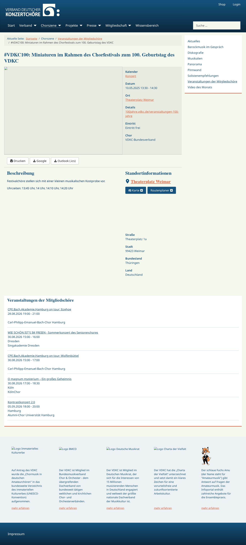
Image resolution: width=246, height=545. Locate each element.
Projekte (72, 25)
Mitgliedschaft (116, 25)
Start (11, 25)
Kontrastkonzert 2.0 (21, 402)
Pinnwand (194, 70)
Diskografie (195, 53)
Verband (25, 25)
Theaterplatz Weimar (151, 181)
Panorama (195, 64)
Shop (221, 4)
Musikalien (195, 58)
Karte (135, 190)
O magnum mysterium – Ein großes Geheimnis (39, 379)
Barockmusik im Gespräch (205, 47)
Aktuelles (194, 41)
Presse (92, 25)
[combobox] (216, 25)
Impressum (16, 534)
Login (236, 4)
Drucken (19, 161)
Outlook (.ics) (66, 161)
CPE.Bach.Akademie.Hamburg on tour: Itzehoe (39, 309)
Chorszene (49, 25)
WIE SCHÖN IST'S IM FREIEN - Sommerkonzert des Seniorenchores (53, 333)
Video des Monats (200, 87)
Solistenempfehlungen (203, 76)
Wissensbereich (147, 25)
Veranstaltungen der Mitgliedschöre (212, 81)
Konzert (130, 76)
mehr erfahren (20, 508)
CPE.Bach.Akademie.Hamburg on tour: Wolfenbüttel (43, 356)
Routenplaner (160, 190)
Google (41, 161)
